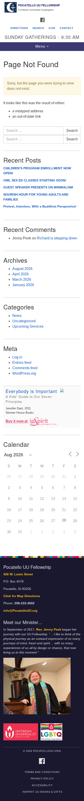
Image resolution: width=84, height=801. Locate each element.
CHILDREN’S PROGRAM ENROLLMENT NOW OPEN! (37, 170)
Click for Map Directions (21, 596)
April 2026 (20, 274)
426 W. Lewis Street (18, 574)
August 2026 (22, 269)
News (17, 316)
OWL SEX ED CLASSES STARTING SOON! (34, 180)
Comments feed (24, 368)
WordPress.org (24, 373)
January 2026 (23, 285)
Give (52, 28)
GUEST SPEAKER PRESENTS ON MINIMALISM (38, 187)
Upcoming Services (27, 326)
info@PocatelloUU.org (20, 610)
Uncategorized (24, 321)
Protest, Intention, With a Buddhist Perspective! (39, 206)
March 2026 (21, 279)
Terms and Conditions (42, 772)
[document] (42, 301)
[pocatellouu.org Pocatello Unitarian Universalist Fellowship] (42, 7)
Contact (66, 28)
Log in (17, 357)
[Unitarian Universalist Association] (21, 731)
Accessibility (42, 785)
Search (38, 28)
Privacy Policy (42, 778)
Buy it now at (17, 421)
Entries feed (21, 362)
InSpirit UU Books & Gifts (42, 791)
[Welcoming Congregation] (52, 731)
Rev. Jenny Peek (48, 629)
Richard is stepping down (57, 238)
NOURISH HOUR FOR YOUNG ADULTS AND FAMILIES (35, 197)
